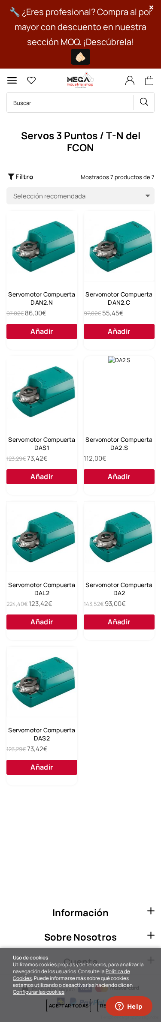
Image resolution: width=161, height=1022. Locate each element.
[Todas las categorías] (12, 80)
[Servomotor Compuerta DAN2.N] (41, 246)
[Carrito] (150, 80)
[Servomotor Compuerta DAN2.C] (119, 246)
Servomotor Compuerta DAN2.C (118, 298)
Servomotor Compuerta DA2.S (118, 443)
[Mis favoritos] (31, 80)
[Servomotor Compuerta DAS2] (41, 682)
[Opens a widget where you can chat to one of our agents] (128, 1007)
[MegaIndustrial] (79, 80)
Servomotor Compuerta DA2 (118, 589)
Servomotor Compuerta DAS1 (41, 443)
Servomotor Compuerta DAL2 (41, 589)
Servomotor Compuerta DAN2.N (41, 298)
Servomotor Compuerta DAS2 (41, 734)
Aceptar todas (68, 1005)
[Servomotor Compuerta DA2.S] (119, 391)
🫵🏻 (80, 57)
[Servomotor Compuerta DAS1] (41, 391)
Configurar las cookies (38, 992)
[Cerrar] (152, 7)
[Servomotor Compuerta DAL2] (41, 536)
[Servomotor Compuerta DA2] (119, 536)
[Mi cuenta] (130, 80)
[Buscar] (144, 102)
